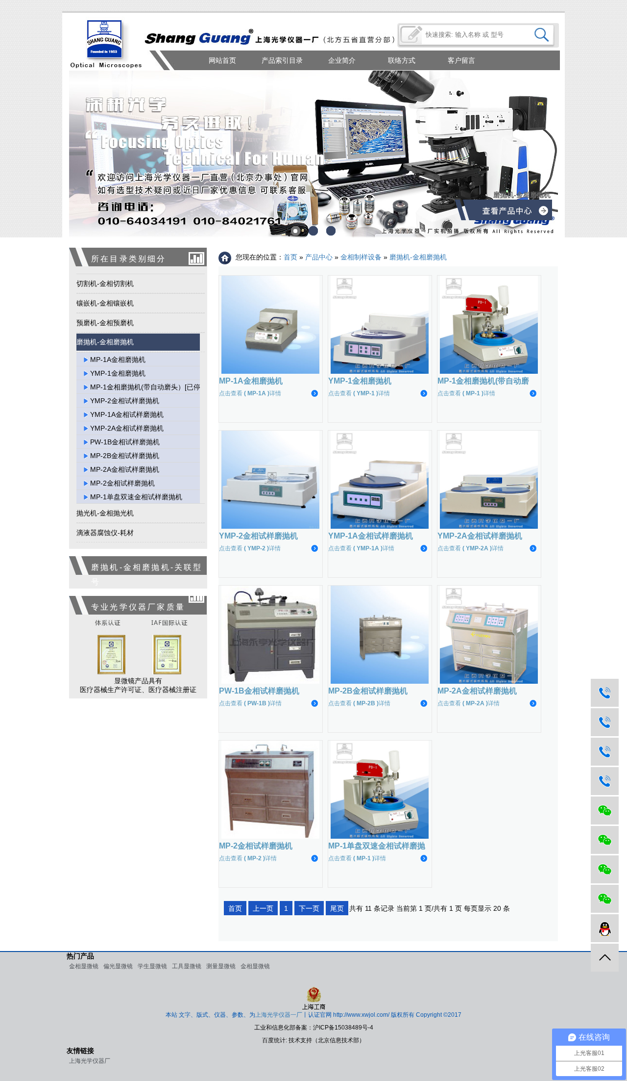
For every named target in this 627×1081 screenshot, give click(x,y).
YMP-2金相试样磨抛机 (124, 401)
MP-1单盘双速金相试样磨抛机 (136, 497)
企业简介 (342, 60)
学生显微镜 (152, 966)
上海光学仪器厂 (89, 1060)
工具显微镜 (186, 966)
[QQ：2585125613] (605, 928)
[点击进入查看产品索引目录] (514, 213)
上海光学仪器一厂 (278, 1014)
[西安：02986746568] (605, 752)
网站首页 (222, 60)
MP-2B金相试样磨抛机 (124, 456)
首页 (290, 257)
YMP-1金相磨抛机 (117, 373)
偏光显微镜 (118, 966)
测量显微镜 (221, 966)
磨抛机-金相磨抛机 (418, 257)
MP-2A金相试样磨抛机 (124, 469)
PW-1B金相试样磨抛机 (125, 442)
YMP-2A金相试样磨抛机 (127, 428)
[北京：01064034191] (605, 722)
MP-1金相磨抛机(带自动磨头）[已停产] (149, 387)
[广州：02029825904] (605, 781)
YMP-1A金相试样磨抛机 (127, 414)
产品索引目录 (282, 60)
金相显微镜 (83, 966)
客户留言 (461, 60)
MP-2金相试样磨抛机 (122, 483)
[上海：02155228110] (605, 693)
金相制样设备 (361, 257)
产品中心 (319, 257)
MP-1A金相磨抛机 (117, 359)
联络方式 (401, 60)
